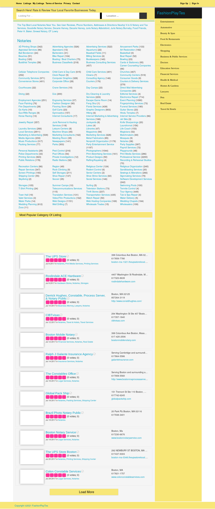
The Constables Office (61, 373)
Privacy (67, 3)
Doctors (164, 62)
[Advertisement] (83, 236)
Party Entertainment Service (100, 144)
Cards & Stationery (129, 62)
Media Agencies (26, 138)
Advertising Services (96, 46)
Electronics (165, 45)
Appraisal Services (28, 49)
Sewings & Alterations (131, 172)
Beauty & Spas (167, 33)
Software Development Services (136, 178)
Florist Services (94, 106)
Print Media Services (130, 153)
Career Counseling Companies (135, 65)
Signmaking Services (130, 175)
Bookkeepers (92, 59)
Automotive (166, 27)
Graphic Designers (95, 109)
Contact (76, 3)
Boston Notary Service (61, 432)
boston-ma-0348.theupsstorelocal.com (130, 457)
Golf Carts (57, 109)
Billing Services (93, 56)
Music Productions (28, 141)
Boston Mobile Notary (60, 334)
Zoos (21, 207)
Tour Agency (126, 191)
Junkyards (91, 122)
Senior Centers (93, 172)
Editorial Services (128, 93)
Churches (125, 71)
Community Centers (130, 74)
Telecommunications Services (67, 188)
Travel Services (86, 322)
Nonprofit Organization (97, 141)
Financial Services (66, 341)
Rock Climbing (59, 169)
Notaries (24, 40)
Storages (23, 185)
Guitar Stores (126, 109)
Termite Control (128, 188)
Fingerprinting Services (131, 103)
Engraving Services (62, 100)
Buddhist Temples (27, 62)
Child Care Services (96, 71)
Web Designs (59, 201)
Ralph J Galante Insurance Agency (69, 354)
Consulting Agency (95, 78)
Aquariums (91, 49)
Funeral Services (128, 106)
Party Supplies (127, 144)
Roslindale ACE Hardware (63, 276)
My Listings (38, 3)
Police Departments (28, 153)
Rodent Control (93, 169)
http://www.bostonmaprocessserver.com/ (131, 379)
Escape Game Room (96, 100)
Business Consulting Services (101, 62)
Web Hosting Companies (98, 201)
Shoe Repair (58, 175)
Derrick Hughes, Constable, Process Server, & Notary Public (75, 297)
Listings (27, 3)
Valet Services (26, 197)
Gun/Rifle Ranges (27, 112)
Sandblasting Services (131, 169)
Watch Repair (93, 197)
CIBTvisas (53, 315)
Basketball (125, 52)
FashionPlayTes (171, 12)
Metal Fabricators (95, 138)
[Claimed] (67, 256)
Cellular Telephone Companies (34, 71)
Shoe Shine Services (96, 175)
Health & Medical (169, 80)
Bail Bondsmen (26, 52)
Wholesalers (126, 204)
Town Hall (23, 194)
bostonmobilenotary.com (123, 340)
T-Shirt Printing (26, 188)
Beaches (23, 56)
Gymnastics (58, 112)
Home (19, 3)
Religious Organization (131, 166)
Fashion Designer (61, 103)
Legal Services (64, 380)
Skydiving (23, 178)
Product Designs (94, 156)
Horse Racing (25, 115)
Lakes (89, 125)
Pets (162, 97)
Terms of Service (54, 3)
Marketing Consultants (63, 134)
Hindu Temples (127, 112)
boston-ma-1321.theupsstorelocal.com (130, 261)
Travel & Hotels (72, 322)
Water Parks (25, 201)
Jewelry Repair (26, 122)
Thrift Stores (92, 191)
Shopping (165, 50)
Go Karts (23, 109)
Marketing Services (95, 134)
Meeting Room (59, 138)
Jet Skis (124, 119)
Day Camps (92, 87)
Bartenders (57, 52)
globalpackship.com (121, 398)
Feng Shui (91, 103)
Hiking (89, 112)
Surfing (89, 185)
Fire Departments (27, 106)
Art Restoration (127, 49)
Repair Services (26, 169)
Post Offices (58, 153)
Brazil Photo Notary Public (63, 412)
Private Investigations (63, 156)
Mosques (124, 138)
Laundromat (126, 125)
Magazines (91, 131)
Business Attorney (66, 305)
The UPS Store (56, 256)
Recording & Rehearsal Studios (135, 160)
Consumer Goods (129, 78)
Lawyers (78, 305)
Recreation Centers (28, 166)
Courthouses (25, 87)
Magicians (125, 131)
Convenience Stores (29, 81)
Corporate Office (60, 81)
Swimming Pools (128, 185)
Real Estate (88, 341)
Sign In (195, 3)
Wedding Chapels (129, 201)
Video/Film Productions (63, 197)
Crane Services (60, 87)
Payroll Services (128, 147)
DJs (54, 93)
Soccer (55, 178)
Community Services (29, 78)
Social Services (93, 178)
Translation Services (62, 194)
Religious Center (94, 166)
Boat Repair (126, 56)
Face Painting (25, 103)
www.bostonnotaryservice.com (126, 437)
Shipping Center (27, 175)
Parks (55, 144)
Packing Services (27, 144)
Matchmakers (127, 134)
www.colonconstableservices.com (128, 476)
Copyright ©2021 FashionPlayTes (31, 505)
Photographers (93, 150)
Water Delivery (127, 197)
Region (55, 166)
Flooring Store (59, 106)
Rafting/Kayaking (94, 160)
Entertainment (167, 21)
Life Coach (125, 128)
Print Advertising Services (99, 153)
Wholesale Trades (95, 204)
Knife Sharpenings (129, 122)
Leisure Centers (60, 128)
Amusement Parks (129, 46)
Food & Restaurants (170, 39)
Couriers (90, 81)
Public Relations (26, 160)
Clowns (89, 74)
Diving (22, 93)
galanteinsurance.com (122, 359)
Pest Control (58, 150)
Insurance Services (66, 361)
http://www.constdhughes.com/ (126, 300)
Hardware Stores (64, 283)
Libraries (90, 128)
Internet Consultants (62, 115)
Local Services (26, 131)
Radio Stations (59, 160)
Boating (22, 59)
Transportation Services (98, 194)
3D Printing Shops (28, 46)
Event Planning (127, 100)
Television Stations (95, 188)
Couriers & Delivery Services (134, 81)
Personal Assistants (28, 150)
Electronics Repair (129, 97)
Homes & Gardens (169, 85)
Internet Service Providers (133, 115)
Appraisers (57, 49)
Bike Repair (58, 56)
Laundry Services (27, 128)
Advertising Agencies (62, 46)
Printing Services (27, 156)
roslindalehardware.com (123, 281)
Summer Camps (60, 185)
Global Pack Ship (57, 393)
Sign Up (184, 3)
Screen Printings (27, 172)
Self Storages (59, 172)
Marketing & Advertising (30, 134)
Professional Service (130, 156)
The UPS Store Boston (61, 452)
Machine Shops (60, 131)
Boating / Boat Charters (64, 59)
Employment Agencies (30, 100)
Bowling (124, 59)
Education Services (169, 68)
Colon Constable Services (63, 471)
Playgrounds (126, 150)
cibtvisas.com (118, 320)
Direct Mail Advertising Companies (131, 89)
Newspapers (58, 141)
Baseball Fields (93, 52)
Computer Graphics (62, 78)
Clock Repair (58, 74)
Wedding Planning (28, 204)
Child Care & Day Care (63, 71)
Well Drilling (58, 204)
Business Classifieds (62, 62)
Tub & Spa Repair (129, 194)
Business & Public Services (173, 56)
